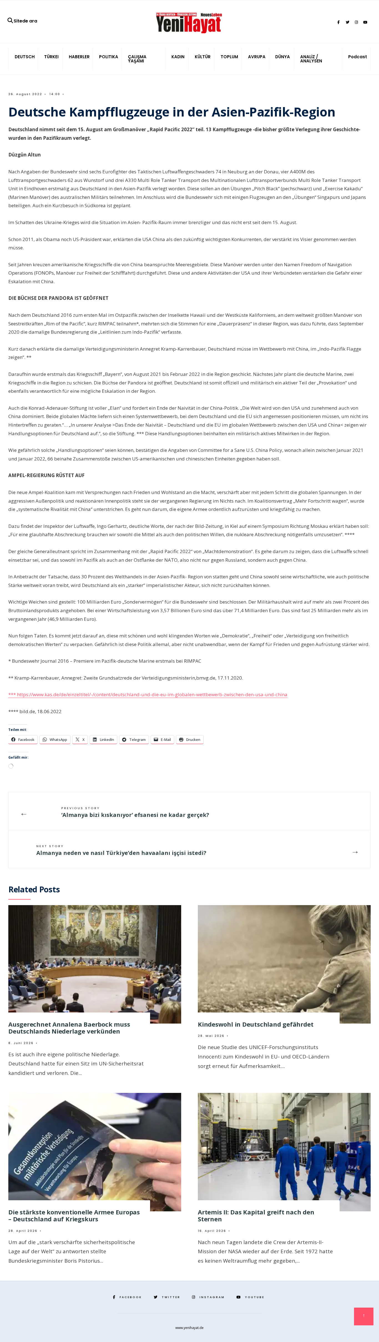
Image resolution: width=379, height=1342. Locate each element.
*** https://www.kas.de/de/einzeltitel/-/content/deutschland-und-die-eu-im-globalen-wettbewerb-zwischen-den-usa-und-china (147, 694)
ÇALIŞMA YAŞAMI (137, 59)
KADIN (178, 57)
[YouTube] (365, 22)
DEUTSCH (25, 57)
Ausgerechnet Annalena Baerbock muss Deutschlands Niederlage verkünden (69, 1027)
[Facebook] (338, 22)
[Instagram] (356, 22)
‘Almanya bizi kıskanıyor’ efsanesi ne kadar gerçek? (135, 812)
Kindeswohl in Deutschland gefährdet (255, 1024)
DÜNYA (282, 57)
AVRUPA (257, 57)
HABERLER (79, 57)
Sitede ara (25, 21)
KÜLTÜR (203, 57)
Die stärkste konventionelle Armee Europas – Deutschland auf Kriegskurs (74, 1215)
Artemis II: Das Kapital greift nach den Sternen (256, 1215)
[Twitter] (347, 22)
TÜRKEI (51, 57)
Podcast (357, 57)
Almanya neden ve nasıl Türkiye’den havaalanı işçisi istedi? (121, 850)
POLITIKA (108, 57)
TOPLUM (229, 57)
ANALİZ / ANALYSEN (311, 59)
